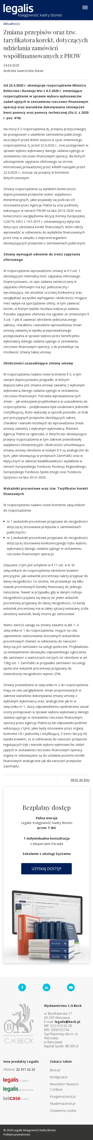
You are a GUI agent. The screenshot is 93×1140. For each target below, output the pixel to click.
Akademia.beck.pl (62, 1103)
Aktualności (11, 23)
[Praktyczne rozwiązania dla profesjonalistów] (32, 10)
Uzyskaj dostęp (46, 868)
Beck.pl (55, 1070)
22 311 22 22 (25, 1069)
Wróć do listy (80, 780)
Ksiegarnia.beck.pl (63, 1096)
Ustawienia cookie (63, 1110)
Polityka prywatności (16, 1134)
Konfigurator (59, 1077)
